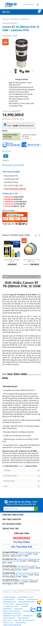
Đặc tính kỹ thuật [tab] (9, 481)
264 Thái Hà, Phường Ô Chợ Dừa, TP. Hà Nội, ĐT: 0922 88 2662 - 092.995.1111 (20, 574)
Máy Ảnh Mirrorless (22, 604)
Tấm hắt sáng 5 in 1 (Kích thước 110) (31, 260)
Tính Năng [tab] (7, 470)
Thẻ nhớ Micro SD (8, 599)
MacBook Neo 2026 (9, 602)
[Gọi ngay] (39, 602)
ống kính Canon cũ (34, 374)
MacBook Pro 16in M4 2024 (12, 616)
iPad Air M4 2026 (32, 599)
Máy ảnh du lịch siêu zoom (12, 611)
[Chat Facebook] (39, 609)
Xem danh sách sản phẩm (14, 165)
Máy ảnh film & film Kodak (27, 602)
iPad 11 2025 (7, 620)
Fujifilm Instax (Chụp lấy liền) (12, 625)
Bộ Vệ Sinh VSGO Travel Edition (12, 260)
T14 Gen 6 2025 (8, 604)
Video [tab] (6, 486)
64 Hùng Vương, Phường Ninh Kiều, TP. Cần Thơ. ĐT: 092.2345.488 (21, 560)
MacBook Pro (7, 609)
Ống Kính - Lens (8, 622)
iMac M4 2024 (28, 616)
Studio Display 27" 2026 (25, 597)
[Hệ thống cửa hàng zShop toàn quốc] (39, 615)
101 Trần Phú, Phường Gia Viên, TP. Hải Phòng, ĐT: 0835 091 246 (20, 581)
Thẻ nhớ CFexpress (9, 597)
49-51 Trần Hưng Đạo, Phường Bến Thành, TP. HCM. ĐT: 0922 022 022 (21, 553)
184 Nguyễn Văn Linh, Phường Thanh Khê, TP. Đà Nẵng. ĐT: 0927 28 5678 (19, 567)
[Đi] (36, 509)
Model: (5, 131)
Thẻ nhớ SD (20, 599)
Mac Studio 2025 (23, 618)
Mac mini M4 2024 (9, 618)
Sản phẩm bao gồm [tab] (10, 476)
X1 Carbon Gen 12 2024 (10, 606)
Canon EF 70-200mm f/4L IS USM (10, 136)
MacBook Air (19, 609)
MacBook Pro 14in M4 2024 (12, 613)
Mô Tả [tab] (6, 277)
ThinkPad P (24, 606)
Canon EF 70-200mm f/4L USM (29, 136)
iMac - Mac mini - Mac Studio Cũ (25, 620)
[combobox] (31, 4)
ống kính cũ (21, 466)
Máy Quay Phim (21, 622)
